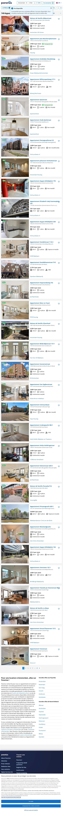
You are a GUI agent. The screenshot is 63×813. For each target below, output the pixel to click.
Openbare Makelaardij (36, 276)
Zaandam (41, 737)
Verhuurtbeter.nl (35, 154)
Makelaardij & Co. (35, 602)
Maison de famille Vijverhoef (40, 323)
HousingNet (33, 500)
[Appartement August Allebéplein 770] (15, 188)
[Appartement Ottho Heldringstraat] (15, 452)
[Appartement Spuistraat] (15, 106)
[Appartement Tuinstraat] (15, 656)
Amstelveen (42, 697)
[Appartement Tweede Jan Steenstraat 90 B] (15, 595)
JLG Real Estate (34, 297)
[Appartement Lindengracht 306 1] (15, 432)
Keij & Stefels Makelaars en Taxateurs (41, 439)
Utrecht (41, 691)
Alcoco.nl (32, 663)
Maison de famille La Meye (39, 608)
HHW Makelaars (34, 256)
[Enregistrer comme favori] (59, 19)
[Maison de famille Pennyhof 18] (15, 493)
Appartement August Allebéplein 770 (43, 181)
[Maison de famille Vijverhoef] (15, 330)
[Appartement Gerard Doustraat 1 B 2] (15, 635)
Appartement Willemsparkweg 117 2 (42, 79)
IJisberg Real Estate (35, 93)
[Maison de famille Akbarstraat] (15, 25)
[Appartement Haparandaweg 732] (15, 289)
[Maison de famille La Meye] (15, 615)
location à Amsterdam (25, 735)
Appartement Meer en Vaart (40, 303)
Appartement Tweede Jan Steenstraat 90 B (45, 588)
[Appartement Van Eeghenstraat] (15, 391)
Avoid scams (20, 770)
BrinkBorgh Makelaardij (37, 581)
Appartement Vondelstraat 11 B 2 (41, 242)
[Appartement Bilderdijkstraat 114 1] (15, 350)
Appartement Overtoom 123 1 (40, 567)
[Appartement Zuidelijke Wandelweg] (15, 66)
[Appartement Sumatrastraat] (15, 371)
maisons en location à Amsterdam (11, 729)
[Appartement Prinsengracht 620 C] (15, 513)
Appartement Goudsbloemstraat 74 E (43, 262)
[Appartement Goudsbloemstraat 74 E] (15, 269)
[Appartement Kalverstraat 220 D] (15, 473)
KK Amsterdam (34, 378)
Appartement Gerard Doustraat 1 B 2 (43, 628)
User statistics (5, 769)
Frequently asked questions (21, 763)
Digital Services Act (7, 772)
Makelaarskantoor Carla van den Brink (41, 520)
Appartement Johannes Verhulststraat (43, 161)
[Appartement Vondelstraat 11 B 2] (15, 249)
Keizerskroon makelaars (37, 398)
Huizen (41, 727)
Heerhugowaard (43, 718)
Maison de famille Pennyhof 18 (41, 486)
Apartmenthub (34, 114)
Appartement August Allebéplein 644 (43, 222)
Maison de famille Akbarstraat (40, 18)
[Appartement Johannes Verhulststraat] (15, 167)
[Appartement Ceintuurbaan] (15, 411)
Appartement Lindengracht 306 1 (41, 425)
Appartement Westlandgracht (40, 527)
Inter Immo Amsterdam (37, 541)
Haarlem (41, 711)
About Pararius (6, 758)
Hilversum (42, 721)
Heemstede (42, 715)
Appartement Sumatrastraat (40, 364)
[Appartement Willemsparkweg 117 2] (15, 86)
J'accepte (31, 801)
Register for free (21, 767)
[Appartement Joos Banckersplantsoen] (15, 45)
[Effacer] (26, 2)
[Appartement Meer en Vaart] (15, 310)
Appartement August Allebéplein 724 (43, 547)
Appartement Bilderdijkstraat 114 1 (42, 344)
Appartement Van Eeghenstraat (41, 384)
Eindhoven (42, 694)
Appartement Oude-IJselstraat (40, 120)
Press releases (5, 764)
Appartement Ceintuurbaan (39, 405)
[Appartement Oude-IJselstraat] (15, 127)
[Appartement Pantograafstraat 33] (15, 147)
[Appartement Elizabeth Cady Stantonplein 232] (15, 208)
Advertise (4, 761)
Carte (39, 2)
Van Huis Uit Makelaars (36, 358)
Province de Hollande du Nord (20, 693)
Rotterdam (42, 684)
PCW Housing (34, 317)
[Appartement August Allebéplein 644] (15, 228)
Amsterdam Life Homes (37, 32)
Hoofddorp (42, 724)
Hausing (32, 53)
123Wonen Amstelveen (36, 459)
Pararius (6, 2)
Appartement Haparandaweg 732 (41, 283)
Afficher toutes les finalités (31, 810)
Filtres (6, 8)
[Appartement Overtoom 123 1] (15, 574)
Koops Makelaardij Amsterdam (39, 73)
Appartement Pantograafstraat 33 (42, 140)
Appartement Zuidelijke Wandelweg (42, 59)
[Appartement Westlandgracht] (15, 534)
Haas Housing (34, 419)
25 (37, 668)
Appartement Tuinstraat (38, 649)
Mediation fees (5, 766)
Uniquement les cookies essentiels (30, 806)
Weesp (41, 734)
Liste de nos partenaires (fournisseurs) (11, 797)
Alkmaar (41, 705)
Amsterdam (42, 681)
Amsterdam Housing (36, 175)
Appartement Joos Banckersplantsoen (43, 39)
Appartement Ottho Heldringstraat (42, 445)
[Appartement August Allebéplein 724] (15, 554)
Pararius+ (19, 760)
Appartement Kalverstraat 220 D (41, 466)
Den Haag (41, 688)
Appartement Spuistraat (38, 100)
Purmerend (42, 730)
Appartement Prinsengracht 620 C (41, 506)
